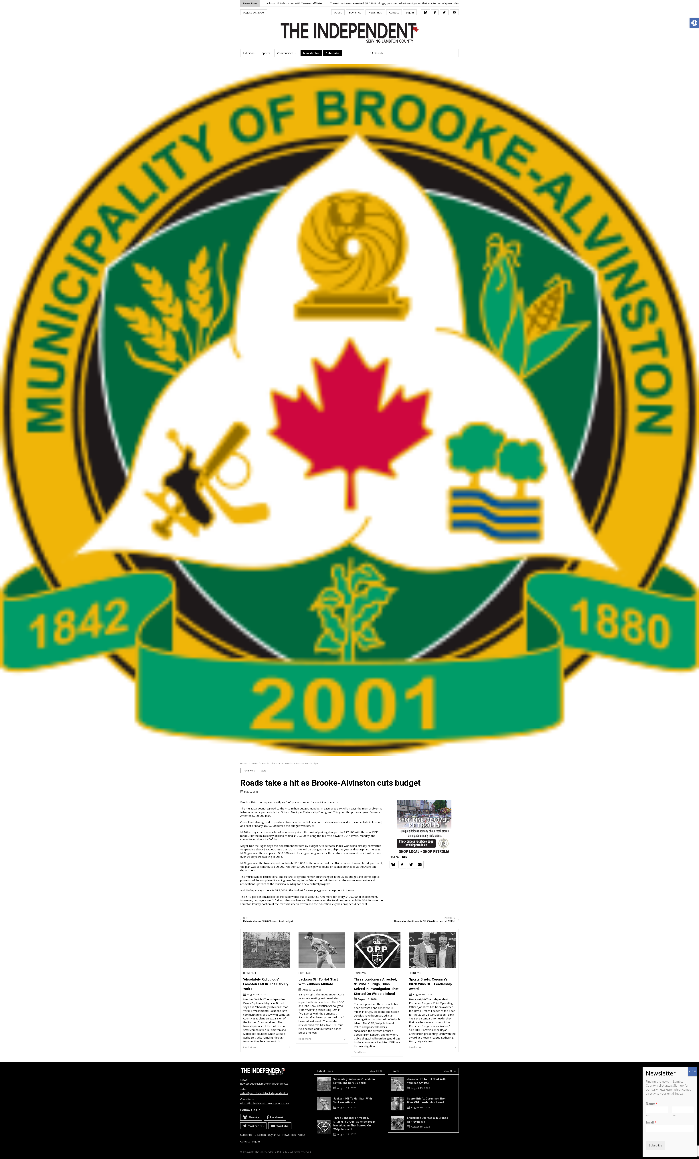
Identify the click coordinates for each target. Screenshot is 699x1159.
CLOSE (692, 1071)
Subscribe (655, 1146)
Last (674, 1115)
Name (651, 1104)
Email (651, 1122)
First (648, 1115)
